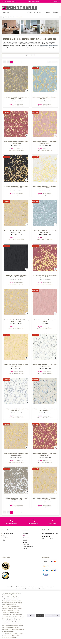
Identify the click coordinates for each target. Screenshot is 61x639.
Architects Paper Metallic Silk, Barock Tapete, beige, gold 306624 (16, 231)
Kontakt (4, 535)
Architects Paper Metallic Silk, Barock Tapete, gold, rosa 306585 (45, 142)
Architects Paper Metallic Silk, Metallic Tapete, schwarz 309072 (16, 276)
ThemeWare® (42, 588)
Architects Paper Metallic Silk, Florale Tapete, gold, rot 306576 (45, 276)
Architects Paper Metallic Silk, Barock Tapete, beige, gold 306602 (16, 320)
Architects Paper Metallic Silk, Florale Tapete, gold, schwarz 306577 (16, 187)
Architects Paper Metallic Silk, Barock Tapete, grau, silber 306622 (45, 409)
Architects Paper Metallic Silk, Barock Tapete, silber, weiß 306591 (16, 409)
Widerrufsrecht (26, 538)
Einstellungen (40, 615)
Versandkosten (27, 586)
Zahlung (25, 542)
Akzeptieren (31, 615)
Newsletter (5, 538)
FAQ (4, 540)
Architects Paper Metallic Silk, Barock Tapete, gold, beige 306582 (45, 499)
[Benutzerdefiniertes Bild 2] (6, 575)
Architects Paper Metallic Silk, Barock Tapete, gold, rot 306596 (45, 454)
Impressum (25, 533)
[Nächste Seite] (18, 62)
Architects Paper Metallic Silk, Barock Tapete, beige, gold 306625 (16, 98)
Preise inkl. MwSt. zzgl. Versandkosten (16, 106)
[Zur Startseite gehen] (19, 7)
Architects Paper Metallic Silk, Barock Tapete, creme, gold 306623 (16, 365)
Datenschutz (26, 544)
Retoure (25, 548)
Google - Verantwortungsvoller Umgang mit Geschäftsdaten (11, 636)
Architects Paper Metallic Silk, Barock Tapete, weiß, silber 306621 (45, 365)
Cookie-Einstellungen (28, 546)
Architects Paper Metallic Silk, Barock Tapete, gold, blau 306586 (45, 98)
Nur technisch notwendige (52, 615)
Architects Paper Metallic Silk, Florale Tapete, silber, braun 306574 (16, 499)
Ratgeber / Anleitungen (8, 533)
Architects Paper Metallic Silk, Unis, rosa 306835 (44, 320)
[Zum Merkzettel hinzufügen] (26, 90)
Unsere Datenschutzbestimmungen (12, 633)
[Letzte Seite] (21, 62)
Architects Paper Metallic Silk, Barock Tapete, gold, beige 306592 (16, 454)
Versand (25, 540)
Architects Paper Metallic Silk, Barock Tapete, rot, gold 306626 (16, 142)
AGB (24, 535)
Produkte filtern (31, 55)
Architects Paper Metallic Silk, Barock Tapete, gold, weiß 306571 (45, 187)
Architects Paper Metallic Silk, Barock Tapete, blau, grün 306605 (45, 231)
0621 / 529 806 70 (46, 536)
